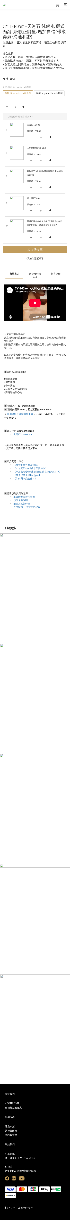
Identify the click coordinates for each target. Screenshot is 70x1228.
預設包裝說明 (20, 500)
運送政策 (10, 1126)
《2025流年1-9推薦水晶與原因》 (30, 468)
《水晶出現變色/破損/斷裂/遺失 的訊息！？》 (37, 471)
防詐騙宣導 (11, 1135)
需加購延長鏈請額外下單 (20, 413)
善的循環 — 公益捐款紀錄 (26, 507)
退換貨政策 (11, 1130)
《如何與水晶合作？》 (25, 478)
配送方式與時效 (21, 503)
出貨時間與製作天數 (24, 496)
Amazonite (23, 434)
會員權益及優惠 (13, 1107)
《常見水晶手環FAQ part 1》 (28, 475)
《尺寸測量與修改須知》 (26, 464)
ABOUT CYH (12, 1103)
